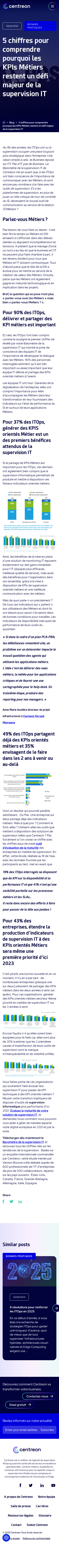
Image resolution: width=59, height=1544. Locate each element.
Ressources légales (20, 1515)
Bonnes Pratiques (35, 26)
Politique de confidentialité (36, 1538)
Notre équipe (46, 1496)
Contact (16, 1525)
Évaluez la (17, 1110)
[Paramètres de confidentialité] (6, 1538)
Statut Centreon (37, 1525)
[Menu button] (52, 6)
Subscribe (47, 1430)
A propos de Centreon (18, 1496)
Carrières (42, 1506)
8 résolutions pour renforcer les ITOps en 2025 (29, 1309)
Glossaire (45, 1515)
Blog (11, 122)
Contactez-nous (37, 1396)
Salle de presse (21, 1506)
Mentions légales (11, 1538)
